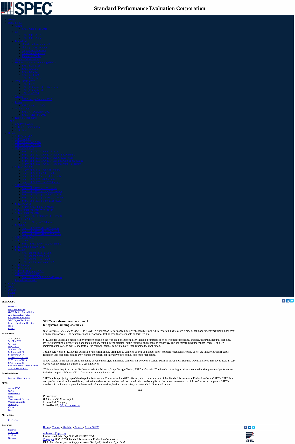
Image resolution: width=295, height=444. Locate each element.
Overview (12, 306)
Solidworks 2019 (16, 354)
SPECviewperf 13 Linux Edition (23, 365)
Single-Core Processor (34, 50)
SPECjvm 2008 (30, 93)
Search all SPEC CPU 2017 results (41, 151)
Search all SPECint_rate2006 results (41, 176)
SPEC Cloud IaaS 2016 (28, 145)
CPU (17, 31)
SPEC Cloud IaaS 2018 (34, 28)
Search (12, 292)
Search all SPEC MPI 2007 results (40, 228)
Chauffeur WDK (24, 123)
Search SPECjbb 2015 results (38, 206)
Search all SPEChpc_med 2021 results (42, 197)
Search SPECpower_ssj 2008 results (41, 243)
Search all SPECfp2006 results (38, 179)
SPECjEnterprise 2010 (34, 90)
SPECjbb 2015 (30, 84)
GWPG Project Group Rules (21, 312)
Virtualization (22, 108)
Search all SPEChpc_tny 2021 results (42, 191)
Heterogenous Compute (34, 47)
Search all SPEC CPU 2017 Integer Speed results (48, 154)
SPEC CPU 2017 (31, 34)
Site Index (13, 435)
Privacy (78, 427)
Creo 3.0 (12, 344)
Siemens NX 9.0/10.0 (18, 357)
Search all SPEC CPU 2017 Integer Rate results (47, 157)
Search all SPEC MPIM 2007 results (41, 234)
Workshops (13, 404)
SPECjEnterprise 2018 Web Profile (41, 87)
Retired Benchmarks (26, 117)
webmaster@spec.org (54, 433)
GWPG (11, 328)
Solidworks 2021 (16, 349)
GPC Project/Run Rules (19, 317)
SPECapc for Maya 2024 (35, 255)
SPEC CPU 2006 (31, 37)
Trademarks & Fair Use (18, 399)
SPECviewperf (23, 265)
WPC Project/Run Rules (19, 320)
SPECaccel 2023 (31, 65)
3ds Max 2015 (15, 341)
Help (10, 295)
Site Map (12, 429)
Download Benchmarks (19, 378)
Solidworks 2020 (16, 352)
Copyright (48, 439)
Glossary (12, 438)
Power (18, 102)
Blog (10, 286)
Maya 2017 (13, 346)
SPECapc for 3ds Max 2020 (37, 252)
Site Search (13, 432)
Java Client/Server (25, 80)
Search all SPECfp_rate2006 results (41, 182)
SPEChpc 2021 (30, 71)
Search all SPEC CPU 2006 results (41, 169)
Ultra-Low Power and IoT (36, 44)
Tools (11, 120)
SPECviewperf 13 (16, 363)
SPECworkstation (24, 268)
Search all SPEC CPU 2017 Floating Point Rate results (51, 163)
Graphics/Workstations (27, 59)
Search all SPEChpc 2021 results (39, 188)
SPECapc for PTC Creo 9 (36, 258)
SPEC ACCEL (30, 68)
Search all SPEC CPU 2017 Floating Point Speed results (52, 160)
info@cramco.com (70, 405)
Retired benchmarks (26, 280)
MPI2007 (20, 225)
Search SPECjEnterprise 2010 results (42, 215)
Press (10, 396)
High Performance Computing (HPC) (35, 62)
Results (12, 133)
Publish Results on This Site (21, 323)
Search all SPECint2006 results (38, 173)
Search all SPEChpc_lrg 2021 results (42, 200)
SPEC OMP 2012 (31, 77)
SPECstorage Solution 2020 (37, 99)
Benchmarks (15, 22)
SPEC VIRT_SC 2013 (34, 114)
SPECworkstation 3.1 (18, 368)
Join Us (12, 289)
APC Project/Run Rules (19, 315)
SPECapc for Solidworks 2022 (38, 262)
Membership (14, 393)
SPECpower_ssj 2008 (34, 105)
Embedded (21, 41)
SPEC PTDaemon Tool (27, 126)
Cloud (18, 25)
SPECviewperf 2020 (17, 360)
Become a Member (16, 309)
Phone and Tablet (31, 56)
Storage (19, 96)
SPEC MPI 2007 (31, 74)
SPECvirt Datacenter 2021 (36, 111)
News (10, 325)
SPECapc (20, 249)
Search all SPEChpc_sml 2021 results (42, 194)
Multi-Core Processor (33, 53)
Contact (12, 283)
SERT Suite (21, 130)
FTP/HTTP (13, 420)
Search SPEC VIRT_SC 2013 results (42, 277)
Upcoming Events (16, 402)
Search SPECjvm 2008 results (38, 222)
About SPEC (14, 388)
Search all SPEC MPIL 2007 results (41, 231)
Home (11, 19)
